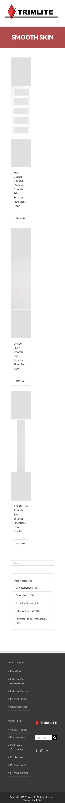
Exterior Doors (24, 603)
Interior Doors (24, 611)
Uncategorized (24, 587)
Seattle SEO (37, 800)
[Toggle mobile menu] (58, 21)
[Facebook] (36, 750)
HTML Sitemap (19, 772)
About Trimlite (18, 729)
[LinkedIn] (47, 750)
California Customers (16, 747)
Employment (17, 737)
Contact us (16, 757)
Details (22, 218)
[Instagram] (41, 750)
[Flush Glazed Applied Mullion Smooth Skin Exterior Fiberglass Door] (21, 112)
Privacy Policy (18, 764)
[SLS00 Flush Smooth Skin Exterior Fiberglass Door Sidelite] (21, 446)
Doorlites (21, 595)
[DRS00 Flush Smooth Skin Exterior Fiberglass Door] (21, 283)
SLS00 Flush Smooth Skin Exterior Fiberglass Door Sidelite (21, 518)
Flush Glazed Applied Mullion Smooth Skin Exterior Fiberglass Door (20, 189)
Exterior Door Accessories (31, 618)
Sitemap (26, 800)
